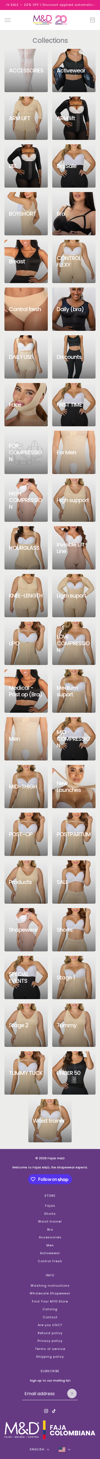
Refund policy (50, 1333)
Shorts (50, 1213)
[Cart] (92, 20)
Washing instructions (50, 1285)
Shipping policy (50, 1356)
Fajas (50, 1205)
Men (50, 1245)
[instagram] (46, 1411)
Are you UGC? (50, 1325)
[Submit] (72, 1393)
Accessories (50, 1237)
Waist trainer (50, 1221)
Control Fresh (50, 1261)
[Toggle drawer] (7, 20)
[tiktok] (54, 1411)
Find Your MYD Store (50, 1301)
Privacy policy (50, 1341)
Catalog (50, 1309)
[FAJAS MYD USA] (50, 20)
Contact (50, 1317)
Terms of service (50, 1349)
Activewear (50, 1253)
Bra (50, 1229)
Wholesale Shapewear (50, 1293)
